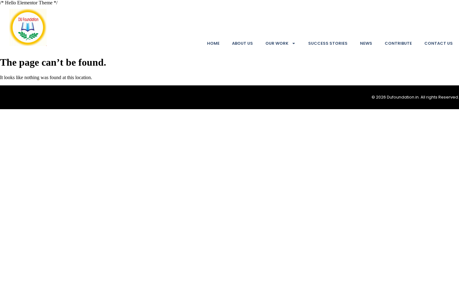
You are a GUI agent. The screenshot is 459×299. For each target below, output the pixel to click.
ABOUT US (242, 43)
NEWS (366, 43)
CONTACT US (438, 43)
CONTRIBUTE (398, 43)
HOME (213, 43)
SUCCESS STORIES (328, 43)
